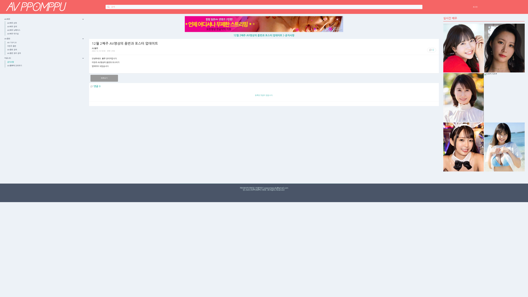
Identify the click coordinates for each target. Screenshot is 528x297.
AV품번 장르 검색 (14, 53)
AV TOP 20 (11, 42)
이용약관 (259, 188)
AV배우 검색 (12, 27)
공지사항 (10, 62)
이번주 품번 (11, 46)
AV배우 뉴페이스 (13, 30)
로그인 (475, 7)
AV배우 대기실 (13, 34)
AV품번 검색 (12, 50)
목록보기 (104, 78)
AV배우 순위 (12, 23)
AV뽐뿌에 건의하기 (14, 66)
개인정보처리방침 (247, 188)
